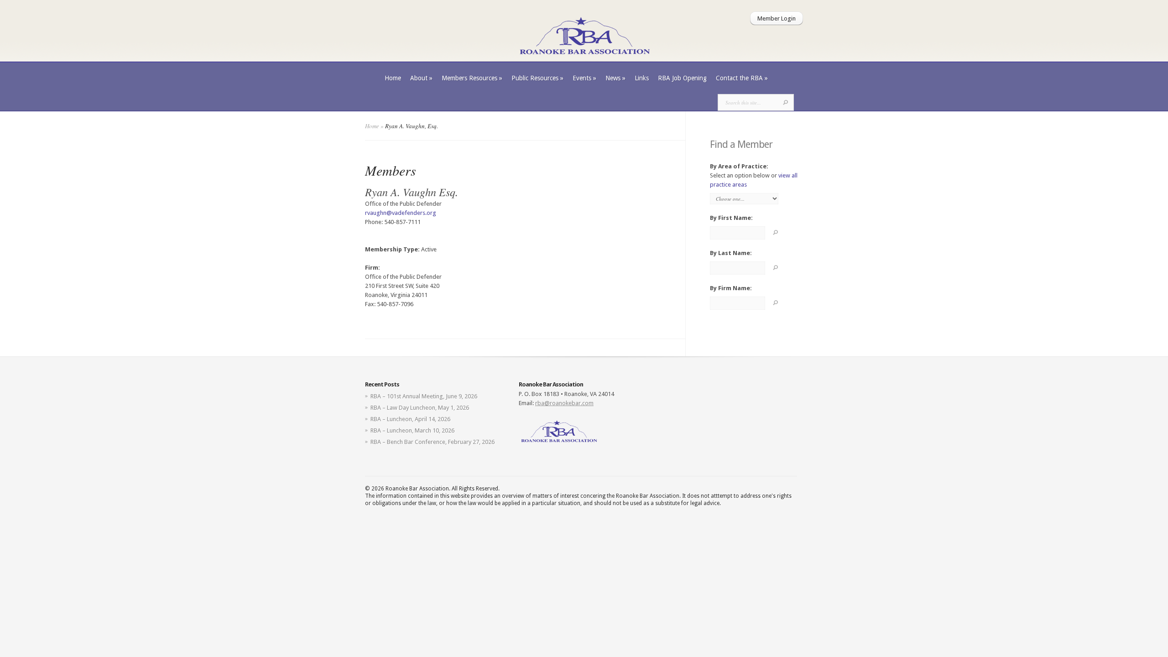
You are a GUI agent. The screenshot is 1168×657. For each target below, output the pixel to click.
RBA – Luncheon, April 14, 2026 (410, 419)
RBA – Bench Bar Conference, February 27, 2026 (432, 441)
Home (393, 78)
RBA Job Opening (682, 78)
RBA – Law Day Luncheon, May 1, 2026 (419, 407)
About (421, 78)
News (615, 78)
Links (642, 78)
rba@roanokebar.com (564, 403)
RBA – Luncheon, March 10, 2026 (412, 430)
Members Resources (472, 78)
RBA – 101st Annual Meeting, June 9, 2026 (423, 396)
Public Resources (537, 78)
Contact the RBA (742, 78)
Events (584, 78)
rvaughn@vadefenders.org (400, 212)
